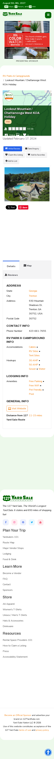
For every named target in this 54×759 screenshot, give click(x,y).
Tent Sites (34, 355)
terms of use (25, 730)
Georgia (33, 291)
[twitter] (32, 522)
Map (29, 265)
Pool (31, 394)
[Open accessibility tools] (48, 752)
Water (42, 369)
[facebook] (6, 522)
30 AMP (33, 360)
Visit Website (18, 408)
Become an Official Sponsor (17, 715)
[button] (48, 15)
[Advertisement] (27, 236)
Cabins (32, 347)
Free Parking (35, 381)
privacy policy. (42, 730)
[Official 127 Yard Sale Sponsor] (27, 40)
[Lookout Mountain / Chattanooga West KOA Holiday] (27, 184)
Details (11, 266)
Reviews (13, 275)
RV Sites (33, 351)
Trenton (33, 296)
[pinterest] (23, 522)
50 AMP (33, 364)
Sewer (32, 369)
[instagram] (14, 522)
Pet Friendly (35, 389)
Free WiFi (34, 385)
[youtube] (41, 522)
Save (24, 207)
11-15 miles (35, 415)
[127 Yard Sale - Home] (12, 14)
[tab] (11, 265)
